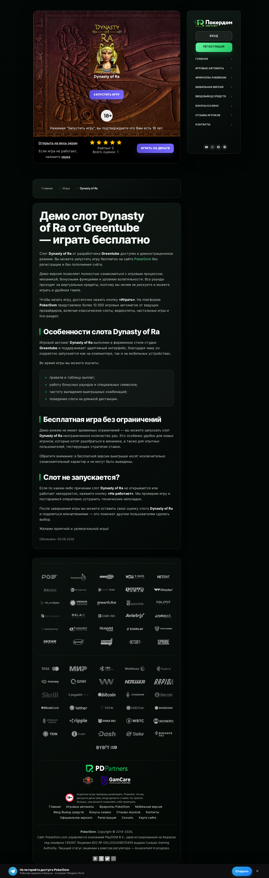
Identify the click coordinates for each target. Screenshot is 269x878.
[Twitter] (107, 858)
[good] (112, 142)
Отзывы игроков (207, 115)
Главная (201, 58)
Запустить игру (107, 94)
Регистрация (214, 46)
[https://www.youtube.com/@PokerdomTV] (206, 147)
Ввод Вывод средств (210, 96)
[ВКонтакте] (95, 858)
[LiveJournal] (119, 858)
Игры (66, 188)
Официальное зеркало (76, 817)
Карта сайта (147, 817)
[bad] (92, 142)
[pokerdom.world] (212, 147)
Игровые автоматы (209, 68)
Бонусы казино (207, 105)
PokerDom (142, 259)
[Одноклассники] (101, 858)
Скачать (127, 817)
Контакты (203, 124)
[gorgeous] (119, 142)
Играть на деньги (155, 148)
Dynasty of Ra (89, 188)
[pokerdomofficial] (219, 147)
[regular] (105, 142)
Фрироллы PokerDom (210, 77)
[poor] (99, 142)
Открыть (242, 871)
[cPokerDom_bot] (225, 147)
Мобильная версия (209, 87)
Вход (214, 35)
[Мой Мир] (113, 858)
